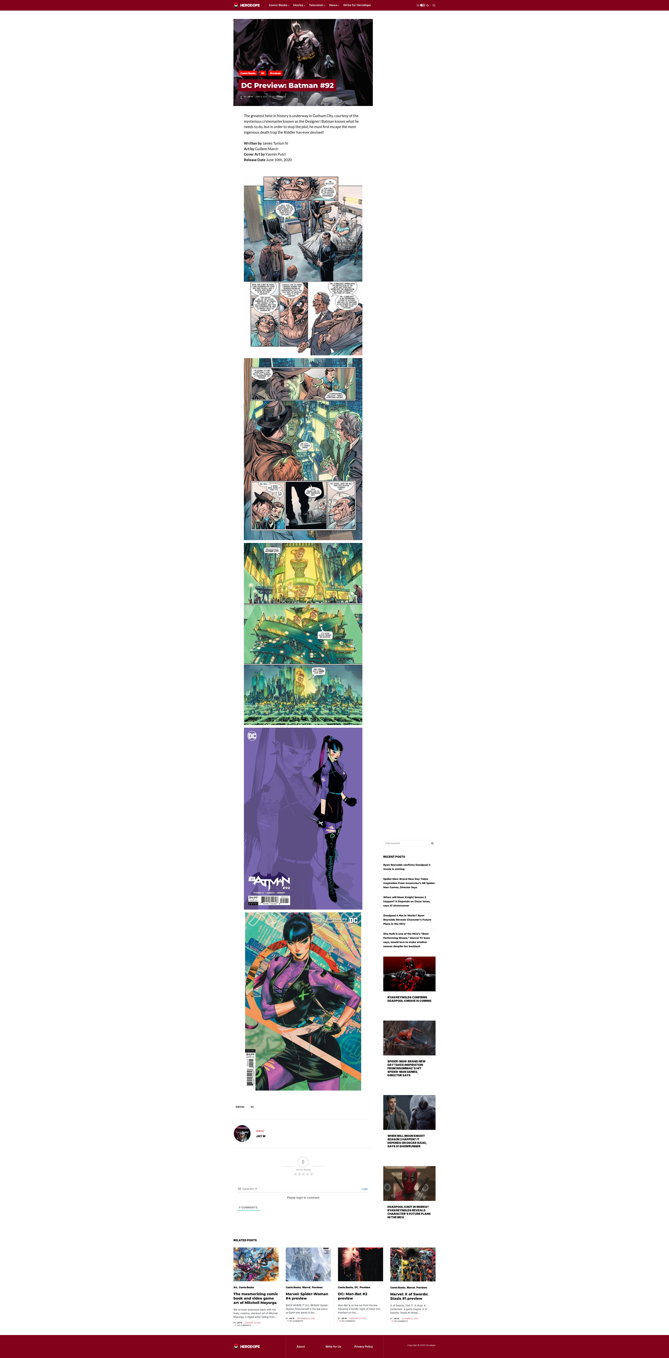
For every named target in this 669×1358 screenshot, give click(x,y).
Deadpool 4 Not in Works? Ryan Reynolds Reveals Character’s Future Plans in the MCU (407, 919)
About (301, 1346)
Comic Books (247, 73)
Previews (275, 73)
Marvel (306, 1287)
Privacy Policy (363, 1346)
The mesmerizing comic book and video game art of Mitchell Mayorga (255, 1298)
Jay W (261, 1136)
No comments (279, 97)
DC (262, 73)
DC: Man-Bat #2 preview (352, 1296)
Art (235, 1287)
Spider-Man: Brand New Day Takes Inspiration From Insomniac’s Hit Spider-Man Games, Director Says (409, 883)
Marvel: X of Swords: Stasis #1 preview (409, 1296)
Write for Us (333, 1346)
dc (252, 1106)
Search (432, 843)
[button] (422, 5)
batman (240, 1106)
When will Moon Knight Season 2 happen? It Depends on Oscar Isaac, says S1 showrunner (406, 901)
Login (364, 1188)
